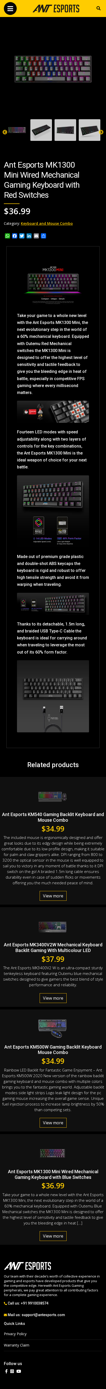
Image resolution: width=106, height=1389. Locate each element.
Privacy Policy (15, 1333)
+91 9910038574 (34, 1303)
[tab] (17, 130)
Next (101, 132)
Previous (4, 132)
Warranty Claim (16, 1345)
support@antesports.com (43, 1315)
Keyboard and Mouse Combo (47, 223)
